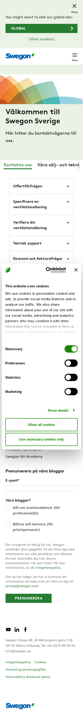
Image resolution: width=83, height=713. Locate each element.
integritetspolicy (48, 568)
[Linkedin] (17, 631)
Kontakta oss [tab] (18, 165)
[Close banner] (76, 270)
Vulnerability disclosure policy (28, 677)
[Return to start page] (20, 56)
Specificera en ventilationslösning (30, 204)
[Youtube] (8, 631)
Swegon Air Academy (24, 457)
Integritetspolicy (18, 662)
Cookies (40, 662)
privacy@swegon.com (22, 586)
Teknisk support (27, 243)
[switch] (71, 363)
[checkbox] (41, 519)
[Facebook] (25, 631)
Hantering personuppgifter (26, 669)
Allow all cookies (41, 425)
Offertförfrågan (27, 186)
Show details (58, 410)
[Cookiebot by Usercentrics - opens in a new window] (48, 270)
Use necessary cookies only (41, 439)
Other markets (41, 39)
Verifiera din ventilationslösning (30, 225)
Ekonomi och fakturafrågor (37, 259)
